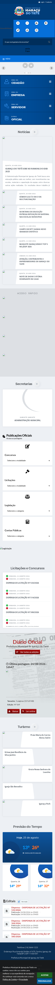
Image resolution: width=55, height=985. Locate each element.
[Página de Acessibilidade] (36, 30)
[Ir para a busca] (16, 35)
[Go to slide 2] (26, 73)
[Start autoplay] (25, 65)
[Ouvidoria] (27, 325)
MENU (7, 59)
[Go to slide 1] (24, 72)
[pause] (31, 65)
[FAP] (27, 363)
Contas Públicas (13, 530)
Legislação (10, 505)
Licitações (10, 480)
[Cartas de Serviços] (27, 344)
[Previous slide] (3, 68)
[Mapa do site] (27, 30)
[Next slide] (51, 68)
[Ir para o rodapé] (22, 35)
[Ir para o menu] (50, 30)
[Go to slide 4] (30, 72)
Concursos (10, 454)
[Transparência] (27, 306)
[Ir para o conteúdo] (44, 30)
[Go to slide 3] (28, 73)
